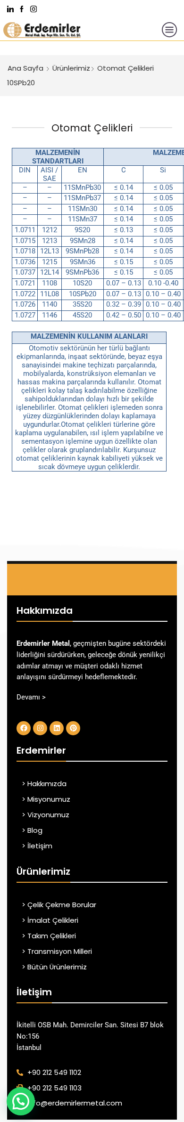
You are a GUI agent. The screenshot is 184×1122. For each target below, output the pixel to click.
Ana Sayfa (25, 68)
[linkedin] (10, 10)
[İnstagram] (33, 10)
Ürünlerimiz (71, 68)
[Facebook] (21, 10)
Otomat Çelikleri (125, 68)
